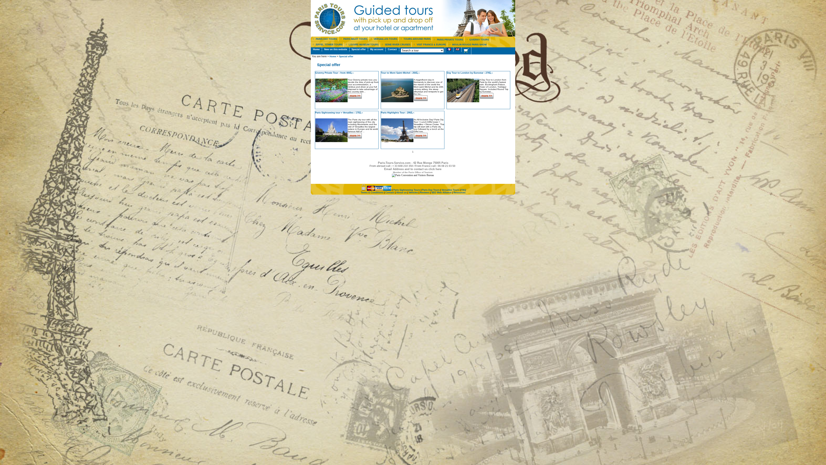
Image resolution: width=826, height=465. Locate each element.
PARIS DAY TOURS (326, 39)
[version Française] (449, 49)
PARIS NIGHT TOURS (355, 39)
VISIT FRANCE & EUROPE (431, 44)
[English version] (457, 49)
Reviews (424, 192)
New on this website (335, 49)
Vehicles (413, 192)
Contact (392, 49)
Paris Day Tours (431, 190)
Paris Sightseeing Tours (406, 190)
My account (376, 49)
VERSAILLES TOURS (385, 39)
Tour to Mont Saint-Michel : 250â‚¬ (400, 72)
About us (401, 192)
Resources (459, 192)
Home (316, 49)
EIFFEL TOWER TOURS (329, 44)
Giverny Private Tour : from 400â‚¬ (334, 72)
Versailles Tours (450, 190)
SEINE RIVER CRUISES (397, 44)
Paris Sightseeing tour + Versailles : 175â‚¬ (339, 112)
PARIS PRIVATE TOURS (450, 39)
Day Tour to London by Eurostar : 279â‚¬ (470, 72)
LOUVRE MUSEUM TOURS (364, 44)
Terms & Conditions (372, 192)
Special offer (358, 49)
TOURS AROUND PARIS (417, 39)
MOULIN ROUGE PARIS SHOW (469, 44)
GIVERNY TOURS (479, 39)
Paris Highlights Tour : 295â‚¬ (397, 112)
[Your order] (466, 50)
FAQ (463, 190)
